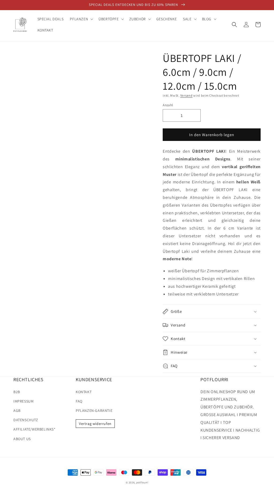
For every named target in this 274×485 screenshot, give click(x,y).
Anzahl (168, 105)
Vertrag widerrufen (95, 423)
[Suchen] (234, 24)
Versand (186, 95)
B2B (16, 391)
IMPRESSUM (23, 401)
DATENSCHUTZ (25, 419)
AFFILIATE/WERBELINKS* (34, 429)
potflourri (142, 482)
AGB (17, 410)
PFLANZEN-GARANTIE (94, 410)
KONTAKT (84, 391)
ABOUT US (22, 438)
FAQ (79, 401)
